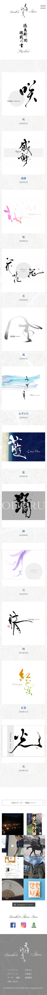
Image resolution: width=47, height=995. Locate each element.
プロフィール (12, 973)
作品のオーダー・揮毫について (23, 802)
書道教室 (28, 977)
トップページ (12, 970)
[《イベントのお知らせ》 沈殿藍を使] (13, 868)
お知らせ (28, 970)
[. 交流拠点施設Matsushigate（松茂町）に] (13, 846)
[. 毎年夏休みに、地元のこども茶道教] (34, 889)
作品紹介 (28, 973)
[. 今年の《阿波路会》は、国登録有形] (34, 824)
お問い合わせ (12, 981)
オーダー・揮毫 (13, 977)
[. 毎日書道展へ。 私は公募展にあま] (34, 868)
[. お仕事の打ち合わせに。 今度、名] (34, 846)
